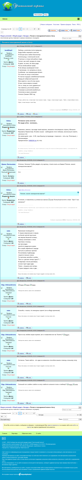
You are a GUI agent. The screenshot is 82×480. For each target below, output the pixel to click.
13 (43, 160)
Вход (46, 14)
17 (44, 306)
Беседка (26, 36)
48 (38, 29)
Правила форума (65, 24)
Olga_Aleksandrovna (8, 285)
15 (44, 226)
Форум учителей (5, 36)
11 (41, 46)
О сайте (38, 433)
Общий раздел (17, 36)
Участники (56, 24)
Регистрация (38, 14)
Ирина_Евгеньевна (8, 164)
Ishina (8, 121)
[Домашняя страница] (36, 114)
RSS (78, 24)
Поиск (74, 24)
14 (44, 185)
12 (41, 116)
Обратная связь (27, 433)
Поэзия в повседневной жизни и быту (42, 36)
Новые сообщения (46, 24)
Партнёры (15, 433)
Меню (4, 19)
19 (44, 356)
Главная (4, 433)
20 (44, 380)
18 (44, 330)
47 (34, 29)
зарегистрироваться (54, 425)
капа (8, 231)
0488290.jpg (32, 140)
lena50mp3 (8, 50)
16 (44, 280)
